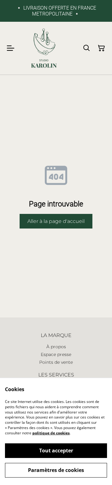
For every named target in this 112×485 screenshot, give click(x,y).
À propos (56, 346)
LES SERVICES (56, 375)
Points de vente (56, 362)
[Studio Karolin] (44, 48)
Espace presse (56, 354)
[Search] (86, 48)
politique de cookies (51, 433)
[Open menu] (10, 48)
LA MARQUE (56, 335)
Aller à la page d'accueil (56, 221)
